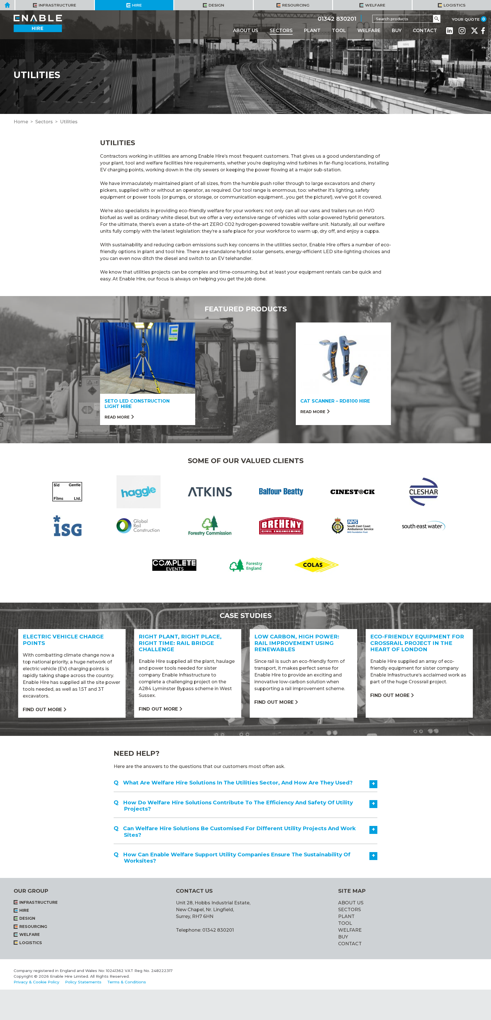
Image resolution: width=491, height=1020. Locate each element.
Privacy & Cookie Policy (36, 982)
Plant (312, 30)
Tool (339, 30)
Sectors (281, 30)
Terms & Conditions (126, 982)
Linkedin (449, 30)
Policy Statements (83, 982)
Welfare (368, 30)
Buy (396, 30)
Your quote (466, 19)
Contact (425, 30)
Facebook (483, 30)
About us (245, 30)
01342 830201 (337, 18)
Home (21, 121)
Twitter (474, 30)
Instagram (462, 30)
